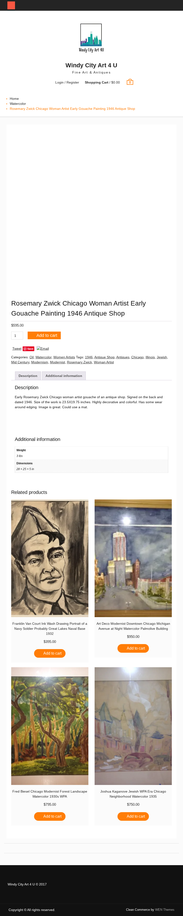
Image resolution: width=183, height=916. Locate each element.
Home (14, 99)
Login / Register (67, 82)
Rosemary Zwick (79, 362)
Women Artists (64, 357)
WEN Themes (164, 909)
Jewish (162, 357)
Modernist (57, 362)
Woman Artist (104, 362)
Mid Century (20, 362)
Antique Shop (104, 357)
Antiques (122, 357)
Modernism (39, 362)
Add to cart (46, 335)
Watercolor (18, 104)
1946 (89, 357)
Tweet (16, 348)
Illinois (150, 357)
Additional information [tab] (64, 376)
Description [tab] (28, 376)
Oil (32, 357)
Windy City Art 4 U (91, 65)
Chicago (137, 357)
